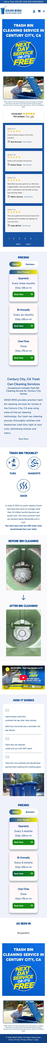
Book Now (19, 294)
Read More (23, 439)
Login (36, 1040)
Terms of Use (13, 1040)
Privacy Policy (26, 1040)
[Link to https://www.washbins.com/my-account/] (34, 11)
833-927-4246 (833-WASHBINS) (29, 1)
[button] (23, 115)
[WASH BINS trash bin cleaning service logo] (11, 7)
